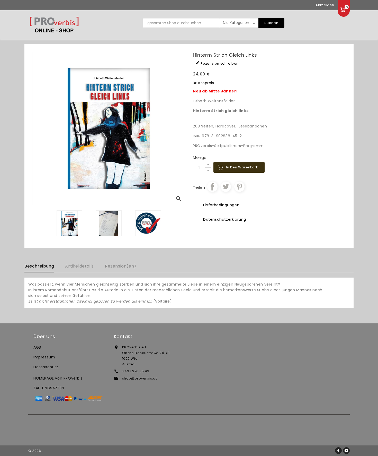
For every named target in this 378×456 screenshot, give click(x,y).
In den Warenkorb (242, 167)
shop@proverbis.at (139, 378)
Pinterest (239, 187)
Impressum (44, 357)
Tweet (226, 187)
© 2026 (34, 450)
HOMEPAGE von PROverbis (58, 378)
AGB (37, 347)
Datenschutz (45, 366)
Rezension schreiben (217, 63)
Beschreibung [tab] (39, 266)
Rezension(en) (120, 266)
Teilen (212, 187)
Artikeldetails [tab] (79, 266)
